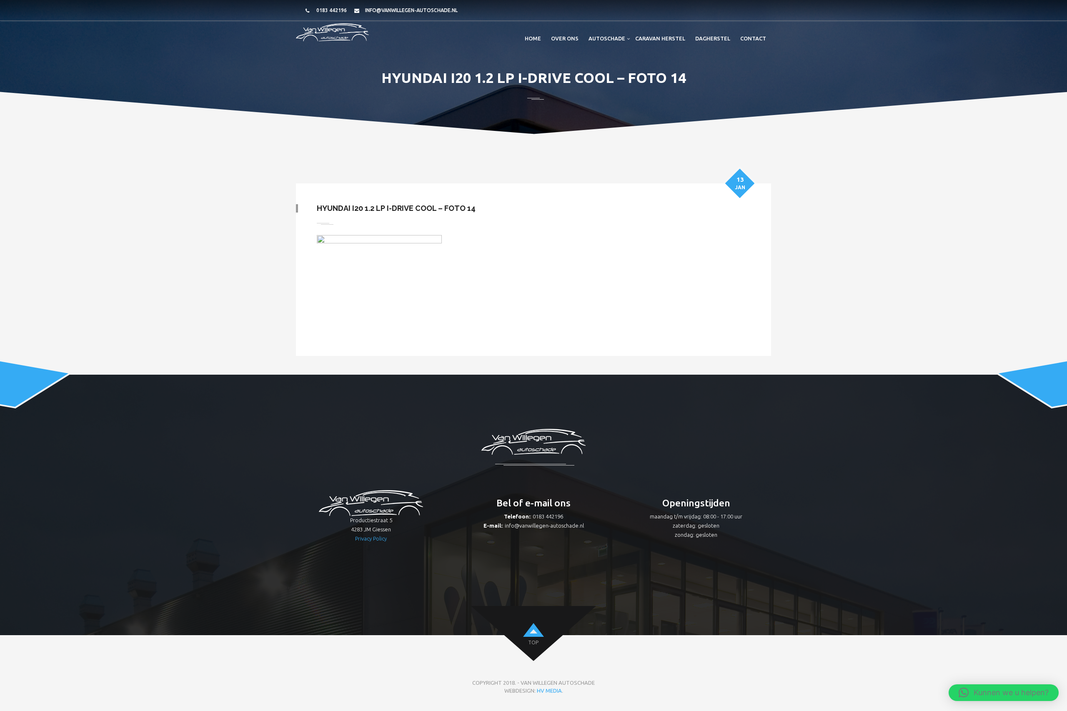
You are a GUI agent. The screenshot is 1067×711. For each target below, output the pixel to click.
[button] (1004, 692)
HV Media (549, 690)
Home (533, 38)
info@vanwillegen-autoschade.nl (411, 10)
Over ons (565, 38)
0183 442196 (331, 10)
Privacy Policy (371, 538)
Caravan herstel (660, 38)
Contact (753, 38)
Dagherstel (712, 38)
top (533, 642)
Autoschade (607, 38)
